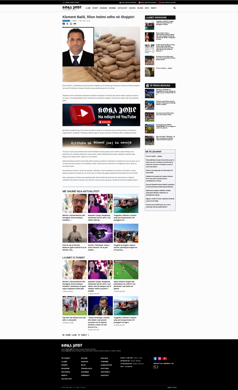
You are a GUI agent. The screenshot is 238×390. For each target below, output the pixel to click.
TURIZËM (104, 362)
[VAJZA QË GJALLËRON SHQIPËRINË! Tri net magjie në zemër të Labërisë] (149, 128)
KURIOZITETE (106, 365)
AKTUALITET (122, 8)
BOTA (147, 8)
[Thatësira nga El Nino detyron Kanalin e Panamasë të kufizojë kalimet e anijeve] (149, 105)
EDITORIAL (65, 372)
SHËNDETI (85, 375)
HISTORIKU (105, 372)
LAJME (88, 8)
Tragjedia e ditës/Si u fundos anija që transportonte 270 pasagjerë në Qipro (125, 320)
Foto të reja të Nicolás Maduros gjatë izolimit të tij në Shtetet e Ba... (74, 247)
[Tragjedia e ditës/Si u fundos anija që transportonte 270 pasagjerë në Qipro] (126, 203)
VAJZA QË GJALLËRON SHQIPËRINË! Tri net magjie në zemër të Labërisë (165, 126)
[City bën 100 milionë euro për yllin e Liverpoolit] (74, 305)
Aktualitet (66, 21)
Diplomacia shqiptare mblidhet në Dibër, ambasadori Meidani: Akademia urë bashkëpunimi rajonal (158, 193)
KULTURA (105, 368)
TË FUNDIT (65, 358)
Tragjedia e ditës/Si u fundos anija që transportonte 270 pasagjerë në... (125, 217)
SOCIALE (104, 358)
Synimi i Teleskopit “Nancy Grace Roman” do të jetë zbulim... (98, 247)
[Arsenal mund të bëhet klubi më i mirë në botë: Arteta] (149, 117)
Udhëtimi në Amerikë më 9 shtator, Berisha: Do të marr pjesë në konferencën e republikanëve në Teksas (159, 179)
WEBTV (153, 8)
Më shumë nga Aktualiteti (80, 191)
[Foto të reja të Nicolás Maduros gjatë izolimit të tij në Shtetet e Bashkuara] (74, 233)
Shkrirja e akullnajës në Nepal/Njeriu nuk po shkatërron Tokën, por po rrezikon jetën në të (166, 92)
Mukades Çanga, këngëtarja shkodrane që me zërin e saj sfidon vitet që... (99, 217)
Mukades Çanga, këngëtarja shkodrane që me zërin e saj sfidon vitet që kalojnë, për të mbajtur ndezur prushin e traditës (99, 286)
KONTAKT (105, 375)
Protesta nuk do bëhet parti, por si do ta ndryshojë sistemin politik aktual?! (165, 58)
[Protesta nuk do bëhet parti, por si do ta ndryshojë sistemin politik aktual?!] (149, 60)
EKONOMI (103, 8)
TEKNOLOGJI (86, 368)
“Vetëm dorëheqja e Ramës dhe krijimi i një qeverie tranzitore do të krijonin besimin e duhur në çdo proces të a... (99, 322)
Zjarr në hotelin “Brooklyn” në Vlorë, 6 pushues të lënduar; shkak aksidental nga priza (165, 138)
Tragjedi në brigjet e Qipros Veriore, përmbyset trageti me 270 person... (125, 247)
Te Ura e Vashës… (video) (164, 68)
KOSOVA (132, 8)
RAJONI (140, 8)
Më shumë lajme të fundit (75, 335)
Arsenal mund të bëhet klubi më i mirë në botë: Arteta (165, 113)
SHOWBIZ (112, 8)
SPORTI (95, 8)
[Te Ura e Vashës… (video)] (149, 72)
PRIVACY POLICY (172, 387)
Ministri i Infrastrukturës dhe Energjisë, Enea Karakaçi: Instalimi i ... (73, 217)
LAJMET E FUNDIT (73, 257)
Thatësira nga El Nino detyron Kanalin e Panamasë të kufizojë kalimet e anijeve (165, 103)
